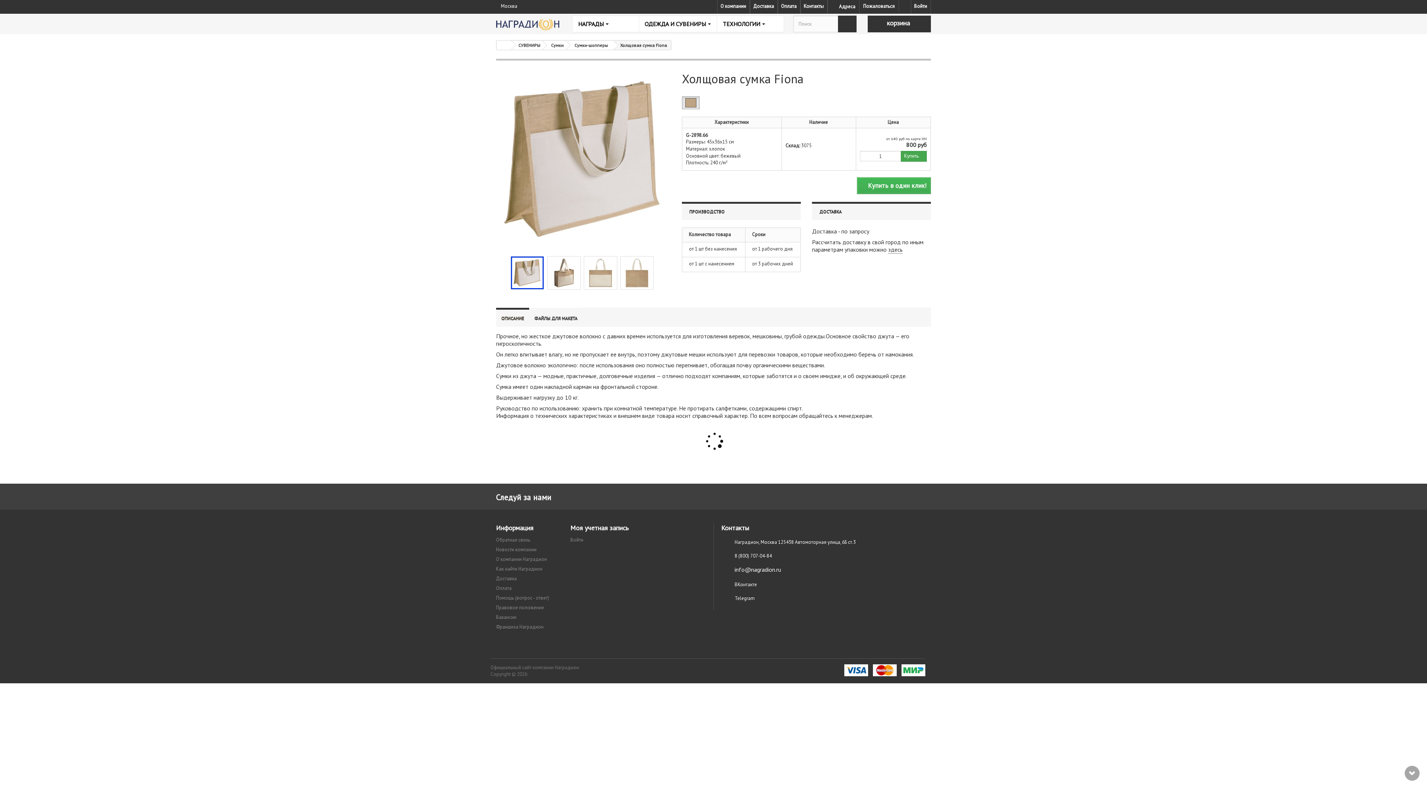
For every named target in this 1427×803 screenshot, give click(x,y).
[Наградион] (527, 24)
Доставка (763, 6)
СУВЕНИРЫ (529, 45)
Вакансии (506, 617)
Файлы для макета (555, 318)
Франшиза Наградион (520, 627)
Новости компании (516, 549)
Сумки (557, 45)
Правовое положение (520, 607)
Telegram (745, 598)
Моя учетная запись (599, 527)
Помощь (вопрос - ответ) (522, 598)
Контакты (814, 6)
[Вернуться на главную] (504, 45)
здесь (895, 249)
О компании (733, 6)
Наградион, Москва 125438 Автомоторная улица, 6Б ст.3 (795, 542)
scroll (1412, 773)
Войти (920, 6)
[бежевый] (691, 102)
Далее (660, 272)
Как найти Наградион (519, 569)
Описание (512, 318)
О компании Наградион (521, 559)
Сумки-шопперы (591, 45)
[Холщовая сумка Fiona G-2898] (527, 273)
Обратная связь (513, 540)
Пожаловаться (879, 6)
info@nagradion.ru (758, 569)
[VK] (905, 6)
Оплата (789, 6)
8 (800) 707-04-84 (753, 556)
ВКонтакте (746, 584)
